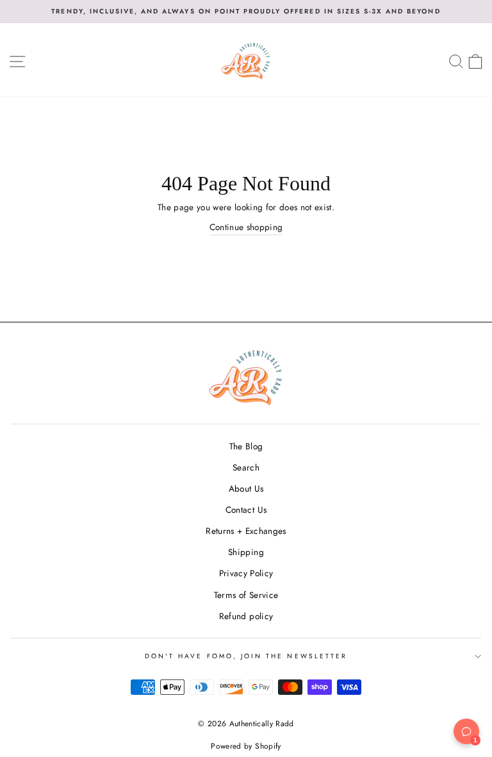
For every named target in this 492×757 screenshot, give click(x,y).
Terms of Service (246, 594)
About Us (246, 488)
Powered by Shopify (246, 746)
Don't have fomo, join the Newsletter (246, 656)
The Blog (246, 446)
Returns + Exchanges (246, 530)
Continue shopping (246, 226)
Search (246, 467)
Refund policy (246, 616)
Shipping (246, 551)
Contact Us (246, 509)
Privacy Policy (246, 573)
